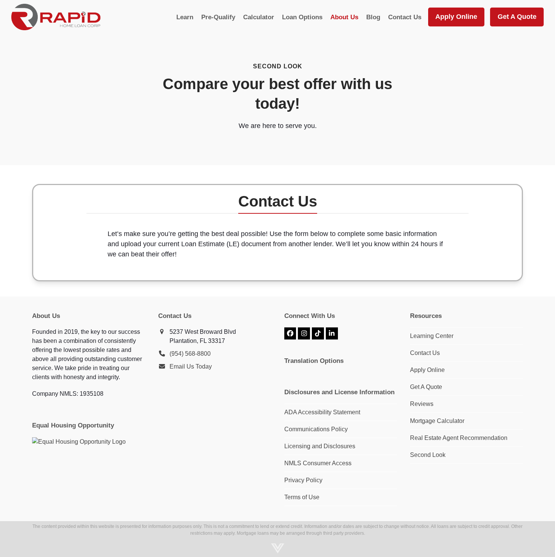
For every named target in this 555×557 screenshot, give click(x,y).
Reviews (421, 404)
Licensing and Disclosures (319, 446)
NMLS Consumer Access (318, 463)
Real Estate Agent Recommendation (458, 438)
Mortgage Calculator (437, 421)
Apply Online (427, 370)
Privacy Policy (303, 480)
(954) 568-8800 (190, 353)
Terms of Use (301, 497)
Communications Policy (316, 429)
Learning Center (431, 336)
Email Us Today (191, 366)
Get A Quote (426, 387)
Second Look (428, 455)
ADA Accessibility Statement (322, 412)
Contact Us (425, 353)
